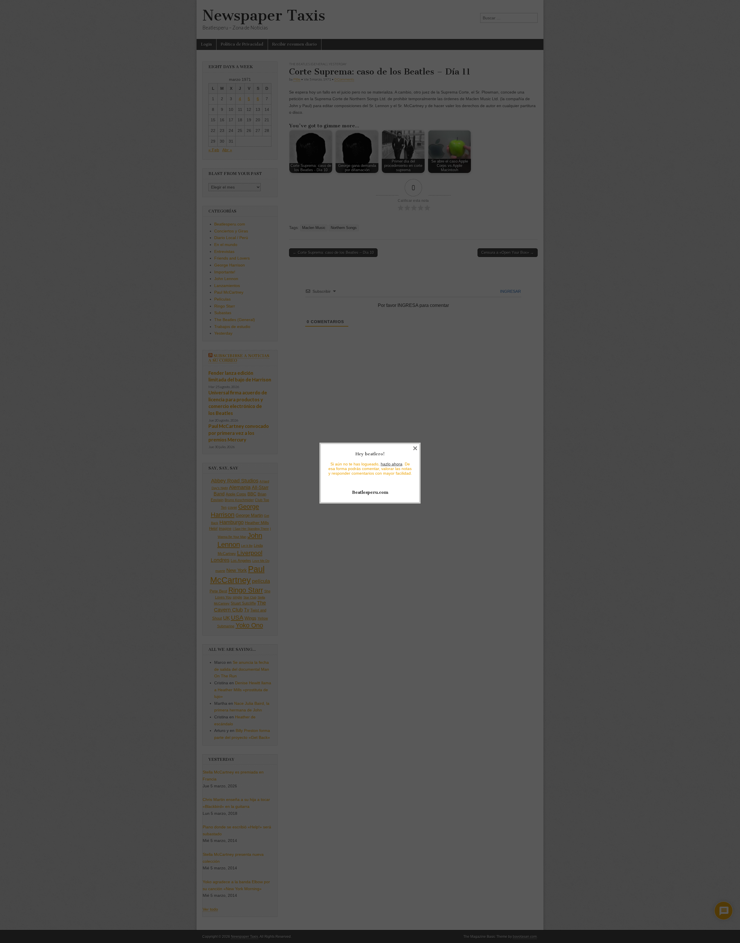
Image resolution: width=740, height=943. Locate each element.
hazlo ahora (391, 464)
